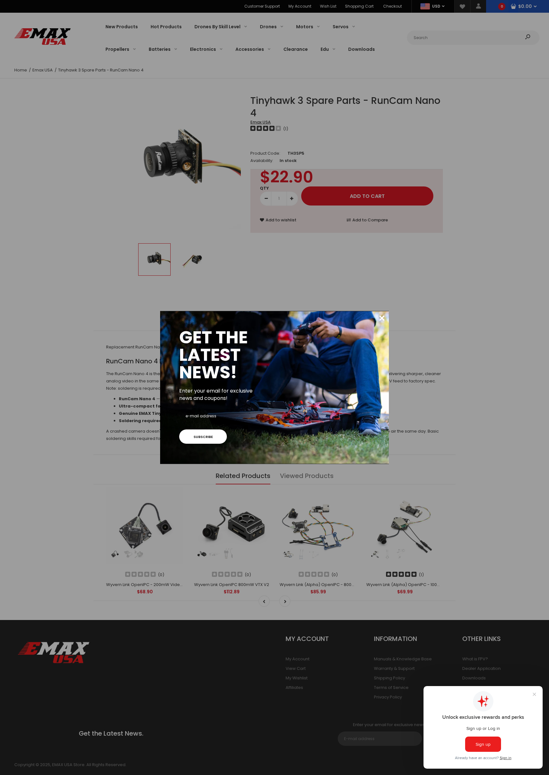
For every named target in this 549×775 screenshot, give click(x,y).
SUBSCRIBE (203, 436)
